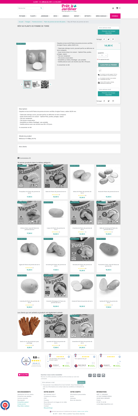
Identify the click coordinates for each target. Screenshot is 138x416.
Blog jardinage (48, 408)
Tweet (108, 39)
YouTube (94, 375)
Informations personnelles (78, 394)
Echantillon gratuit (23, 402)
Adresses (73, 398)
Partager (104, 39)
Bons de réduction (75, 400)
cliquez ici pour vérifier (82, 411)
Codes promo (21, 404)
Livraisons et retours (50, 396)
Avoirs (72, 396)
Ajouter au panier (108, 65)
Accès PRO (23, 375)
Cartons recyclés (22, 398)
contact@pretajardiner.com (105, 404)
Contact (46, 406)
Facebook (90, 375)
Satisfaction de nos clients (25, 394)
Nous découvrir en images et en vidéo (55, 402)
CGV (45, 398)
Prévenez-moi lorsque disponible (108, 32)
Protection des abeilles (24, 396)
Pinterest (113, 39)
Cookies (46, 400)
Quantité (101, 53)
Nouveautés (21, 400)
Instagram (103, 375)
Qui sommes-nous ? (50, 394)
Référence (22, 138)
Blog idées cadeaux (23, 406)
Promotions (47, 404)
